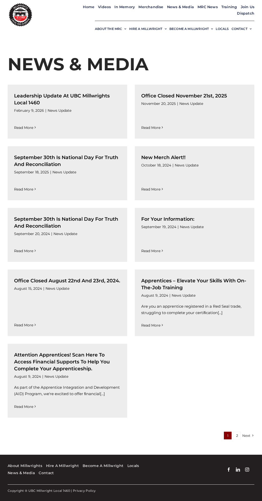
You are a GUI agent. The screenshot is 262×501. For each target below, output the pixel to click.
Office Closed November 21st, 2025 (184, 96)
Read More (23, 127)
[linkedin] (238, 469)
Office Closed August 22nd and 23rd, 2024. (67, 281)
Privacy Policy (84, 491)
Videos (104, 7)
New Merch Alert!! (163, 157)
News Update (59, 110)
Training (229, 7)
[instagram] (247, 469)
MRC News (208, 7)
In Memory (124, 7)
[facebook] (229, 469)
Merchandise (150, 7)
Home (88, 7)
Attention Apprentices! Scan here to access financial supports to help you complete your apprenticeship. (62, 362)
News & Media (180, 7)
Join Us (247, 7)
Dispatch (245, 13)
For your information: (167, 219)
